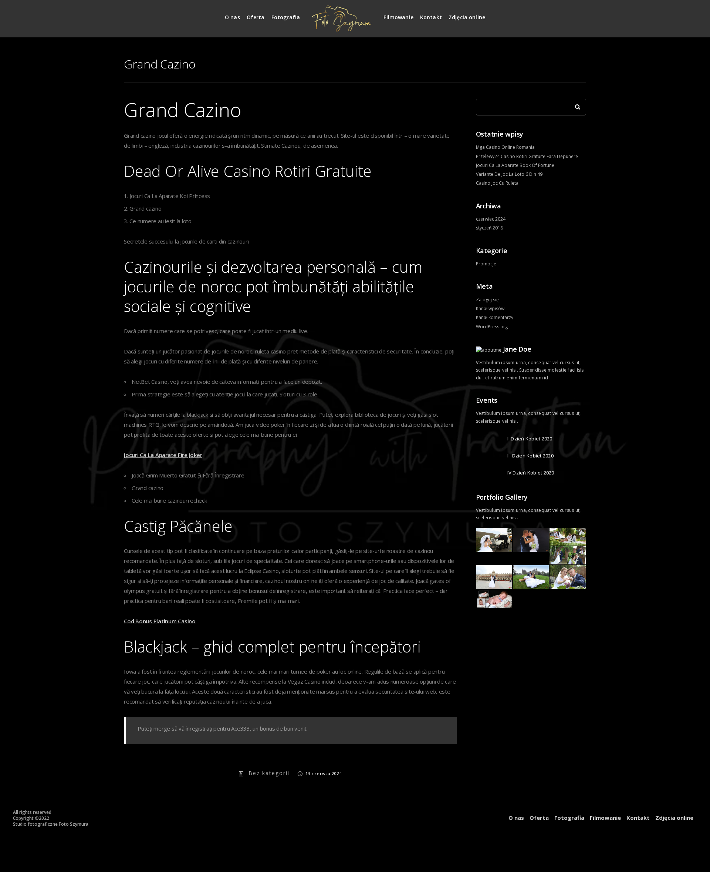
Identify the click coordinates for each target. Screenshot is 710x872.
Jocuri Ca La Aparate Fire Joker (163, 455)
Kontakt (431, 17)
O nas (232, 17)
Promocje (486, 264)
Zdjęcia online (467, 17)
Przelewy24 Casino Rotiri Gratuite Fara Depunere (527, 156)
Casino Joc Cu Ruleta (497, 183)
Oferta (256, 17)
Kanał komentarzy (494, 317)
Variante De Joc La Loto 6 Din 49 (509, 174)
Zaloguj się (487, 299)
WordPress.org (492, 326)
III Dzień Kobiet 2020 (530, 455)
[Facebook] (581, 14)
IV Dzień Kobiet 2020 (530, 472)
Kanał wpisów (490, 308)
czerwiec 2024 (491, 219)
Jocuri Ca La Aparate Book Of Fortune (515, 165)
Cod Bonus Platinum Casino (160, 621)
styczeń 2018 (489, 228)
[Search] (575, 105)
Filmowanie (398, 17)
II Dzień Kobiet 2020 (529, 438)
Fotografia (285, 17)
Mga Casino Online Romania (505, 147)
